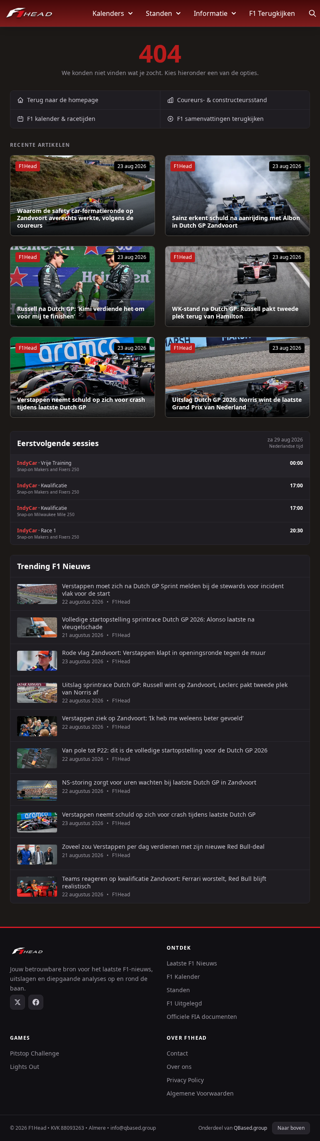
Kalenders (108, 13)
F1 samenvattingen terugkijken (220, 119)
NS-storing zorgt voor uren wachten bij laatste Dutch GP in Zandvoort (159, 782)
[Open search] (312, 13)
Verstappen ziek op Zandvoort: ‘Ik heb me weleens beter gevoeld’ (152, 718)
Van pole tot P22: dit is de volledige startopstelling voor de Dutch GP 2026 (165, 750)
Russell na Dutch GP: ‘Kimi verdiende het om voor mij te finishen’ (81, 312)
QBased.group (250, 1127)
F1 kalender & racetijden (61, 119)
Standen (159, 13)
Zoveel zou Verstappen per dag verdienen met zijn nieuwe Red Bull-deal (163, 846)
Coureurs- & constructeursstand (222, 100)
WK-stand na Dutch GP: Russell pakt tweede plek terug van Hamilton (235, 312)
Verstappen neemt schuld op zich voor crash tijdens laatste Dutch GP (81, 403)
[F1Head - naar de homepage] (29, 13)
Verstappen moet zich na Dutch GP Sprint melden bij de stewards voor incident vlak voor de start (173, 589)
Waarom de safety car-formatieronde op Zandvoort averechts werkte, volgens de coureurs (75, 218)
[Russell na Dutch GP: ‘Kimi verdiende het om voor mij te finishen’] (82, 286)
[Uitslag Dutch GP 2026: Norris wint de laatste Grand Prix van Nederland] (237, 377)
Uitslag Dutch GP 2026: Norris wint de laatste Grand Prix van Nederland (237, 403)
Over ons (179, 1067)
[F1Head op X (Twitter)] (17, 1002)
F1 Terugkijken (272, 13)
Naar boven (291, 1127)
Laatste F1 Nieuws (192, 963)
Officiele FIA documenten (202, 1017)
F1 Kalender (183, 977)
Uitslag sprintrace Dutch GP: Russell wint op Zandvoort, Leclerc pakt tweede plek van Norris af (175, 688)
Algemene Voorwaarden (200, 1093)
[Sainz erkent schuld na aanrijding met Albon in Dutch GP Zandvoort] (237, 195)
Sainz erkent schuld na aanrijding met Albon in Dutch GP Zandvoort (236, 221)
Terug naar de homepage (62, 100)
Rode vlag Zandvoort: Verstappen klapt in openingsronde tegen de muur (164, 653)
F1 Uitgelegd (184, 1003)
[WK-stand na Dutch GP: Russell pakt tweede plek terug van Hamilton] (237, 286)
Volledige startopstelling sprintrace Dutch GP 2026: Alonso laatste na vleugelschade (158, 623)
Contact (177, 1053)
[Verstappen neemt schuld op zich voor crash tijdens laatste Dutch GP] (82, 377)
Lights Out (24, 1067)
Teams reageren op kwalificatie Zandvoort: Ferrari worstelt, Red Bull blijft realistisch (164, 882)
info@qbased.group (133, 1127)
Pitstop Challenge (34, 1053)
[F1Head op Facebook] (35, 1002)
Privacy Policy (185, 1080)
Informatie (211, 13)
